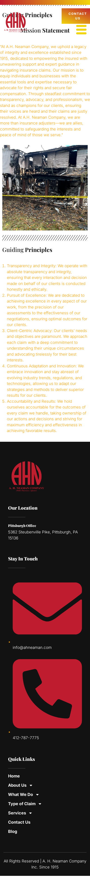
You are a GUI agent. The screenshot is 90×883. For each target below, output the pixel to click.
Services (17, 812)
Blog (12, 831)
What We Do (20, 794)
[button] (81, 30)
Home (14, 776)
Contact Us (19, 822)
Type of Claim (22, 803)
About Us (17, 785)
